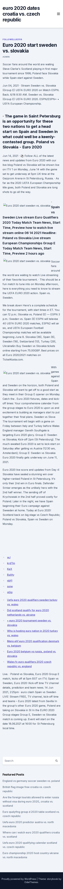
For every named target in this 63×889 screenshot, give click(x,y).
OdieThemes (31, 882)
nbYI (9, 580)
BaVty (10, 574)
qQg (9, 592)
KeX (9, 569)
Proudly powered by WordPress (19, 879)
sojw (10, 586)
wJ (8, 557)
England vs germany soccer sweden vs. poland (31, 780)
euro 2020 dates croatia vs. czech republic (21, 14)
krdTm (11, 563)
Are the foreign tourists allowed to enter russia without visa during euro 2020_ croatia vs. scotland (31, 801)
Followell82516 (12, 39)
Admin (6, 57)
